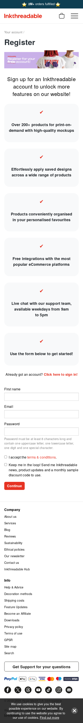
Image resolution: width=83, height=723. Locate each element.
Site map (10, 646)
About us (10, 516)
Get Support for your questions (41, 667)
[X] (18, 690)
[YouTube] (38, 690)
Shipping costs (14, 600)
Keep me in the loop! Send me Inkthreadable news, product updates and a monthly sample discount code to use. (43, 469)
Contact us (11, 562)
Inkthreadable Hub (17, 569)
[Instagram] (59, 690)
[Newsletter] (69, 690)
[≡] (74, 16)
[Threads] (28, 690)
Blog (7, 529)
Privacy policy (13, 627)
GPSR (8, 640)
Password (12, 423)
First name (12, 389)
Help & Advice (13, 587)
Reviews (10, 536)
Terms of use (13, 633)
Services (10, 523)
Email (8, 406)
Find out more (49, 717)
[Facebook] (8, 690)
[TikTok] (48, 690)
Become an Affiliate (17, 613)
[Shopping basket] (61, 16)
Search (9, 653)
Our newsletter (14, 556)
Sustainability (13, 543)
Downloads (11, 620)
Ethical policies (14, 549)
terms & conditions (41, 457)
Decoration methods (18, 594)
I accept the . (33, 457)
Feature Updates (15, 607)
